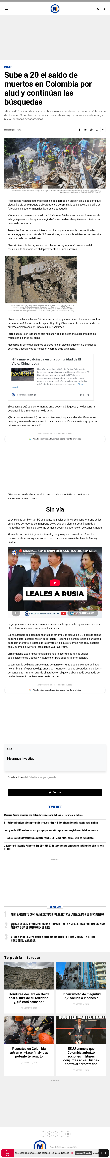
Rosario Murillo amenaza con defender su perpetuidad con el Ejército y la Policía (43, 815)
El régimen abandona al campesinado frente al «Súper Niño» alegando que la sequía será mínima (51, 822)
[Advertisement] (55, 37)
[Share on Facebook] (79, 129)
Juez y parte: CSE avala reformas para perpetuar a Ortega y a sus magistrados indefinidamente (51, 830)
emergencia (43, 777)
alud (26, 777)
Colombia (33, 777)
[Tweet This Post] (85, 129)
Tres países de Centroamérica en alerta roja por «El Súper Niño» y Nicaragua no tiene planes (49, 838)
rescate (52, 777)
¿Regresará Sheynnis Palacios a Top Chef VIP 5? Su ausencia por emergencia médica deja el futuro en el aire (54, 847)
